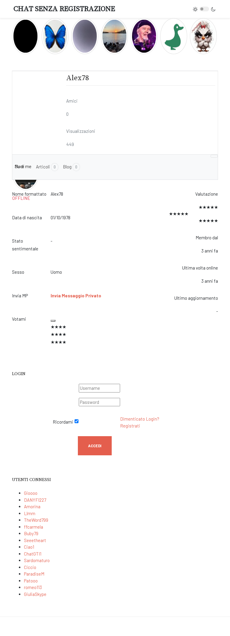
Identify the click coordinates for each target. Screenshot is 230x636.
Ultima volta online (200, 267)
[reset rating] (53, 321)
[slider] (109, 334)
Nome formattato (29, 194)
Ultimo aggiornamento (196, 298)
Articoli (46, 166)
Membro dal (207, 237)
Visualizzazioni (80, 131)
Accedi (95, 445)
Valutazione (206, 194)
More (19, 166)
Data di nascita (27, 217)
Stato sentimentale (25, 244)
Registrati (130, 425)
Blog (70, 166)
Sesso (18, 272)
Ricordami (63, 421)
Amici (72, 101)
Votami (19, 319)
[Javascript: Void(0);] (214, 156)
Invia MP (20, 295)
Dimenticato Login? (139, 419)
